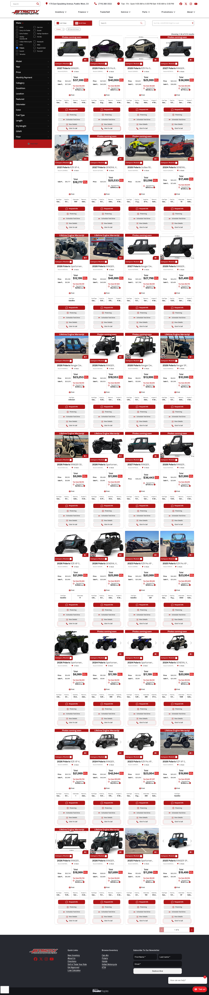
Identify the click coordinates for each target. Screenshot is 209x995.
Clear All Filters (74, 29)
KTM (20, 45)
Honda (39, 37)
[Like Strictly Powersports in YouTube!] (196, 4)
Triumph (40, 51)
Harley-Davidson (42, 34)
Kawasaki (40, 42)
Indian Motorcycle (25, 42)
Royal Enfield (41, 48)
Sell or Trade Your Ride (77, 964)
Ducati (39, 31)
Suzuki (21, 51)
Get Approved (73, 967)
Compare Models (62, 64)
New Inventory (74, 955)
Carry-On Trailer (24, 31)
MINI (38, 45)
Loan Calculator (74, 970)
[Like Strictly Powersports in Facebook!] (181, 4)
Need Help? (34, 144)
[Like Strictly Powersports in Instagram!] (191, 4)
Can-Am (40, 27)
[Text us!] (199, 990)
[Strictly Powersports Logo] (43, 951)
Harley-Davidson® (23, 38)
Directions (72, 961)
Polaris (21, 48)
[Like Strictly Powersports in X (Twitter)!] (186, 4)
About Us (71, 958)
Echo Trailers (23, 34)
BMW (21, 27)
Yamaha (22, 54)
